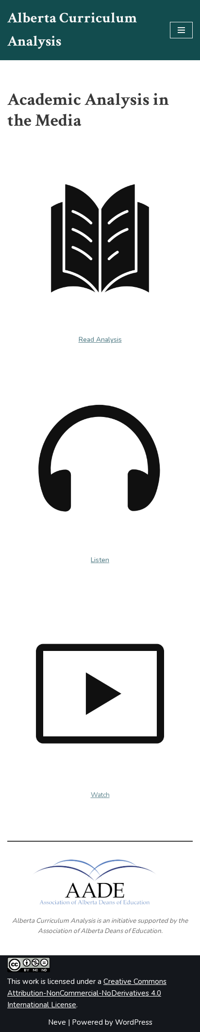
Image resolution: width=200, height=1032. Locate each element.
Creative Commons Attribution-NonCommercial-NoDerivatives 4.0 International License (87, 993)
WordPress (133, 1022)
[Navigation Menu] (181, 30)
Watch (100, 794)
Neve (57, 1022)
